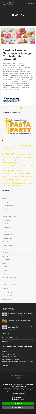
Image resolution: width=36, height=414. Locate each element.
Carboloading (25, 148)
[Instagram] (19, 378)
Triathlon (13, 179)
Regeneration (26, 173)
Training (29, 176)
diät (12, 151)
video (22, 180)
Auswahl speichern (17, 407)
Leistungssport (25, 166)
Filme (3, 195)
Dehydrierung (6, 151)
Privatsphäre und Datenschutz (9, 337)
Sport (6, 176)
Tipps (23, 176)
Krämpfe (21, 163)
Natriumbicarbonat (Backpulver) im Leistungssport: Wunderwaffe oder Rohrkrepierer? (20, 314)
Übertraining (19, 185)
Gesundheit (20, 157)
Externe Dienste (19, 399)
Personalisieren (18, 412)
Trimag (5, 242)
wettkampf (8, 183)
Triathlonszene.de (7, 234)
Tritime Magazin (7, 292)
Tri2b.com (5, 227)
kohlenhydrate (10, 162)
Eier (15, 151)
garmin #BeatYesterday (9, 216)
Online (4, 198)
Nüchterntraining (7, 173)
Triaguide (5, 231)
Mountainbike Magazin (9, 277)
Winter (31, 183)
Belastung (19, 148)
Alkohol (12, 146)
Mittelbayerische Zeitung (9, 274)
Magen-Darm (13, 168)
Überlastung (11, 185)
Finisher (5, 266)
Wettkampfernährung (21, 183)
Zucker (4, 185)
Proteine (15, 173)
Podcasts (4, 256)
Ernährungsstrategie (26, 154)
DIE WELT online (7, 205)
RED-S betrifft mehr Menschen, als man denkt (19, 320)
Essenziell (17, 397)
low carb (5, 168)
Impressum (5, 341)
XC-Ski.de (5, 252)
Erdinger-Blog (6, 209)
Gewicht (27, 157)
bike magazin (6, 202)
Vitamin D (28, 180)
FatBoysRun (6, 213)
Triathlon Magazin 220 (8, 284)
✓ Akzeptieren (18, 403)
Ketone (20, 160)
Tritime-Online (6, 245)
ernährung (10, 154)
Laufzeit (5, 270)
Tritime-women (7, 249)
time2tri (5, 223)
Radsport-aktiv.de (7, 220)
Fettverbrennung (6, 157)
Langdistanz (29, 163)
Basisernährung (10, 148)
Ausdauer (18, 146)
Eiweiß (20, 151)
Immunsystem (11, 160)
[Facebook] (17, 378)
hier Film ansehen (8, 92)
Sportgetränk (15, 176)
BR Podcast (6, 259)
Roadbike (5, 281)
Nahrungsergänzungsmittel (14, 170)
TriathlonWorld (7, 238)
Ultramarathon (7, 295)
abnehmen (5, 146)
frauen (13, 157)
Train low (4, 180)
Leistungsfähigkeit (10, 165)
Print (3, 263)
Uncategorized (5, 299)
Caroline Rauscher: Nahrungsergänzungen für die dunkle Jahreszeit (18, 54)
